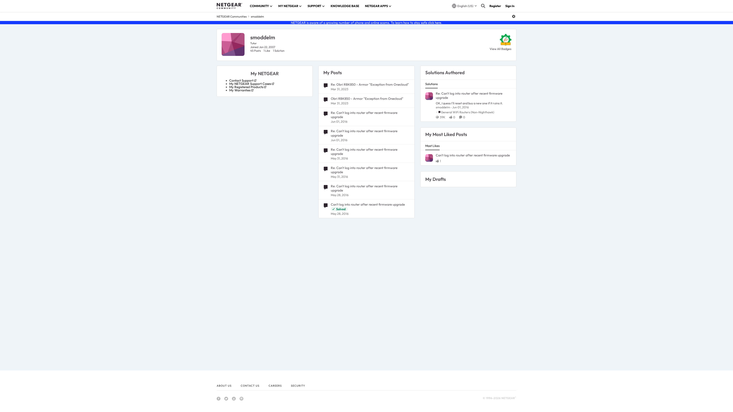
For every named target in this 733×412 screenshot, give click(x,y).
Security (298, 385)
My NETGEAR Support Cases (250, 84)
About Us (224, 385)
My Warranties (239, 90)
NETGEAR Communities (232, 16)
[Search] (483, 6)
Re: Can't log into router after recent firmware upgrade (364, 115)
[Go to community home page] (229, 6)
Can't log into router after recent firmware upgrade (368, 204)
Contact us (250, 385)
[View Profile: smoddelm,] (429, 96)
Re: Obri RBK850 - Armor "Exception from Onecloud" (370, 84)
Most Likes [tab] (432, 146)
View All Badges (500, 48)
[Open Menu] (513, 16)
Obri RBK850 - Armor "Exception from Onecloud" (367, 99)
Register (495, 6)
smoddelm (443, 107)
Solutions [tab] (431, 84)
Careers (275, 385)
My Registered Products (246, 87)
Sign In (509, 6)
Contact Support (241, 80)
